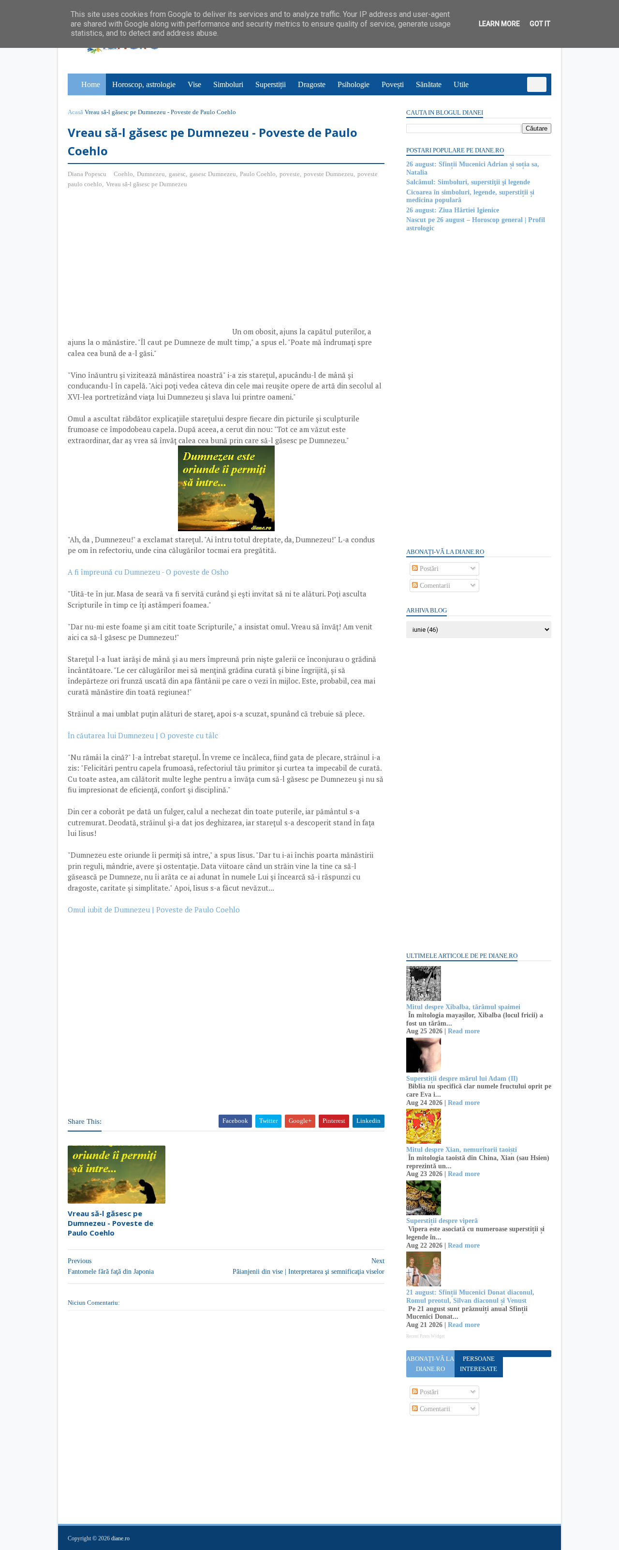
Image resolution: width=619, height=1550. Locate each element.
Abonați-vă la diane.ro (430, 1363)
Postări (428, 568)
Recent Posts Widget (425, 1336)
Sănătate (429, 84)
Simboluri (228, 84)
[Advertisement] (149, 266)
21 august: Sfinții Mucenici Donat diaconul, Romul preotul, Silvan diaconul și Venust (470, 1296)
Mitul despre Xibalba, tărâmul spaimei (463, 1007)
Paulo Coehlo (258, 174)
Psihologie (353, 84)
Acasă (75, 112)
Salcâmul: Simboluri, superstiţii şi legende (468, 182)
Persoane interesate (478, 1363)
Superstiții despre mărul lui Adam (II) (462, 1078)
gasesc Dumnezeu (213, 174)
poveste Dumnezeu (329, 174)
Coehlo (123, 174)
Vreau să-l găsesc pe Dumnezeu (146, 184)
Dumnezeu (151, 174)
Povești (393, 84)
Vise (194, 84)
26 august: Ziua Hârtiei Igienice (452, 210)
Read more (464, 1031)
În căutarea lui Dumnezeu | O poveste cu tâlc (143, 735)
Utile (461, 84)
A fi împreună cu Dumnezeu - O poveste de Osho (148, 572)
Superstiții (270, 84)
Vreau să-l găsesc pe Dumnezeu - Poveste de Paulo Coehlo (110, 1223)
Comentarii (434, 585)
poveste (290, 174)
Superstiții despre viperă (442, 1220)
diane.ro (120, 1538)
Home (90, 84)
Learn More (499, 24)
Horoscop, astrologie (144, 84)
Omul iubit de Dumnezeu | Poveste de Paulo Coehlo (154, 909)
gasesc (177, 174)
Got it (540, 24)
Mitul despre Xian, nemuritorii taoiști (461, 1149)
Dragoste (311, 84)
